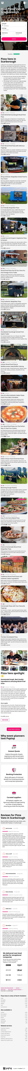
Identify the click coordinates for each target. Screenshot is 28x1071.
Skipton (2, 1003)
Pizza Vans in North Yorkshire (14, 989)
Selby (2, 998)
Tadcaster (3, 1001)
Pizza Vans (3, 989)
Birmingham (4, 1014)
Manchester (3, 1016)
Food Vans (3, 1036)
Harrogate (3, 1000)
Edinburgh (3, 1021)
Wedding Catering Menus (7, 1038)
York (2, 1005)
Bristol (2, 1017)
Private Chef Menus (5, 1033)
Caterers (18, 987)
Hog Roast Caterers (5, 1028)
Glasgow (3, 1022)
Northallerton (4, 1007)
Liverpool (3, 1019)
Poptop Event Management (7, 987)
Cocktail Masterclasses (6, 1031)
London (2, 1012)
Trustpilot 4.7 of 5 (19, 1068)
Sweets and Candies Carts (7, 1040)
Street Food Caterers (5, 1035)
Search (19, 3)
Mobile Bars (3, 1030)
